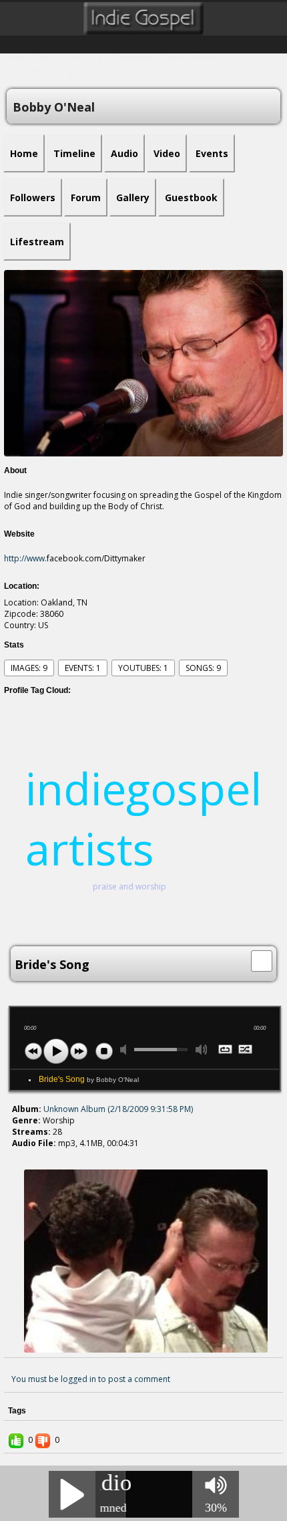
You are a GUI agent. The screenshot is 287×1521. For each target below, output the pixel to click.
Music (173, 58)
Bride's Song (89, 1079)
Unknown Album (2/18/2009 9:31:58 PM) (118, 1109)
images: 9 (29, 668)
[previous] (33, 1051)
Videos (204, 58)
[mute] (126, 1050)
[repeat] (226, 1051)
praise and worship (129, 886)
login (73, 71)
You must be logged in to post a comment (90, 1379)
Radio (44, 58)
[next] (78, 1051)
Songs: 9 (203, 668)
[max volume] (202, 1050)
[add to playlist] (261, 960)
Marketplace (133, 58)
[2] (22, 1155)
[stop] (104, 1051)
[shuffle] (246, 1051)
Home (15, 58)
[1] (17, 1155)
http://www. (25, 558)
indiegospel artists (143, 818)
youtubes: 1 (143, 668)
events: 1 (83, 668)
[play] (56, 1051)
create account (29, 71)
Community (84, 58)
